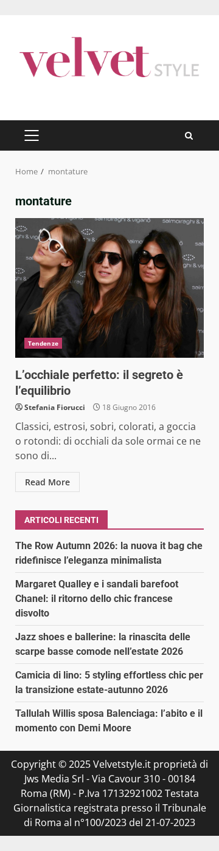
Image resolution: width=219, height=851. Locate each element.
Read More (47, 482)
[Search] (189, 136)
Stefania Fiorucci (54, 407)
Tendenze (43, 343)
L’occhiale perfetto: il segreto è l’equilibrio (109, 288)
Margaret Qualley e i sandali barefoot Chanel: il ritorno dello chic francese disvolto (96, 598)
